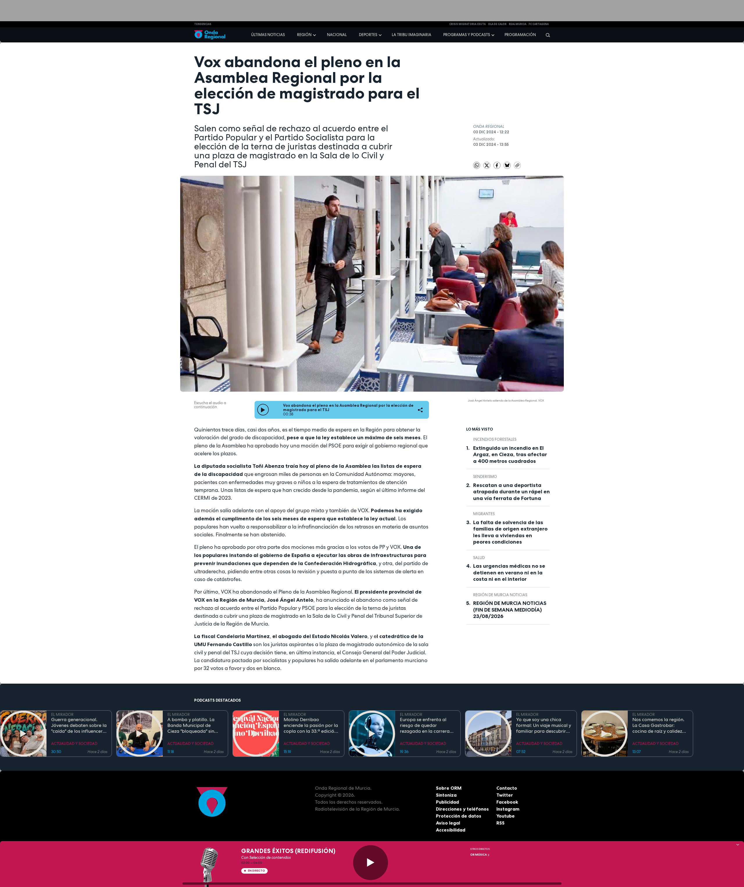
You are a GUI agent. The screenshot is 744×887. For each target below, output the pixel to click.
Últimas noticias (268, 34)
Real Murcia (517, 24)
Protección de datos (458, 816)
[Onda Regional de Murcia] (209, 35)
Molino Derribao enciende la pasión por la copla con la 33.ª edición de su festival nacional (311, 725)
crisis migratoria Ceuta (467, 24)
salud (479, 557)
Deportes (368, 34)
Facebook (507, 802)
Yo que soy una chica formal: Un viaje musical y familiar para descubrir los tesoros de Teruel (543, 725)
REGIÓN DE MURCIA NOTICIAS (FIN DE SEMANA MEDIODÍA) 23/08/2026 (509, 609)
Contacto (506, 788)
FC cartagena (539, 24)
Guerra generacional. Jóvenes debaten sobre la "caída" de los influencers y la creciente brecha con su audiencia (79, 725)
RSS (500, 823)
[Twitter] (487, 164)
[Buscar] (546, 34)
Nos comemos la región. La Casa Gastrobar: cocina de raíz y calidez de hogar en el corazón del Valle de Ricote (658, 725)
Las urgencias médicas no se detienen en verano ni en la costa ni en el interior (509, 572)
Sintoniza (446, 795)
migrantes (484, 513)
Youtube (505, 816)
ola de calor (497, 24)
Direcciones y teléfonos (462, 809)
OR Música (478, 854)
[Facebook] (497, 164)
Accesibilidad (450, 830)
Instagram (507, 809)
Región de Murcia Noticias (500, 594)
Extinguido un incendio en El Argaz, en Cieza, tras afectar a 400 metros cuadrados (510, 454)
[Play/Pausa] (370, 862)
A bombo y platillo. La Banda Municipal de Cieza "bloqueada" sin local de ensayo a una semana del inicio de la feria (192, 725)
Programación (520, 34)
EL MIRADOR (62, 714)
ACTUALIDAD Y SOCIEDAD (74, 743)
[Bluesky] (508, 164)
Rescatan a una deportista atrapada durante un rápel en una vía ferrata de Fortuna (511, 491)
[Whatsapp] (476, 165)
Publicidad (447, 802)
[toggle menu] (315, 34)
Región (304, 34)
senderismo (485, 476)
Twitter (504, 795)
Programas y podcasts (466, 34)
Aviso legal (448, 823)
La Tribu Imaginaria (411, 34)
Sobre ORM (449, 788)
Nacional (337, 34)
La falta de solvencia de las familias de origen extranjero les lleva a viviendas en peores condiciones (510, 532)
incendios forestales (494, 439)
